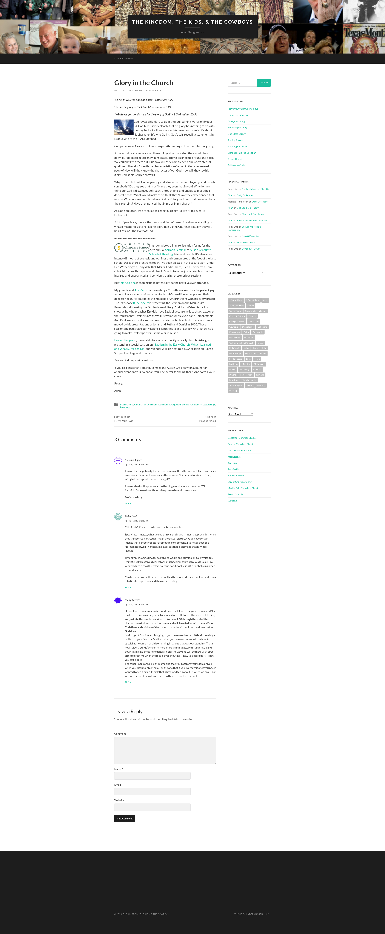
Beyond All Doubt (246, 242)
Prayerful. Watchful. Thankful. (243, 108)
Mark (257, 358)
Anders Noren (254, 914)
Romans (260, 374)
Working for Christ (237, 146)
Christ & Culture (237, 316)
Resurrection (246, 374)
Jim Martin (142, 290)
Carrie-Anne (235, 311)
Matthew (233, 364)
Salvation (233, 380)
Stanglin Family (249, 380)
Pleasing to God (207, 419)
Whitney (261, 385)
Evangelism (175, 404)
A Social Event (235, 158)
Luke (248, 358)
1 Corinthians (126, 404)
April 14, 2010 (122, 90)
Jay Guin (232, 462)
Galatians (248, 337)
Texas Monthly (235, 494)
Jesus (255, 348)
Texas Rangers (235, 385)
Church (252, 316)
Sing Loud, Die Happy (248, 207)
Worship (233, 390)
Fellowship (258, 332)
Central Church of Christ (240, 444)
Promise (257, 369)
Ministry (246, 364)
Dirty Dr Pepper (245, 195)
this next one (127, 282)
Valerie (249, 385)
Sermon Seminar (176, 250)
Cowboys (233, 326)
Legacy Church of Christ (240, 481)
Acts (265, 300)
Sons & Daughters (251, 236)
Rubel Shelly (141, 303)
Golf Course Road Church (241, 343)
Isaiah (246, 348)
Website (119, 800)
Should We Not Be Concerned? (252, 220)
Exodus (185, 404)
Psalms (232, 374)
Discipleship (248, 326)
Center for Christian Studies (242, 437)
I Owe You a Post (123, 419)
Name (118, 769)
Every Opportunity (237, 127)
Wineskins (233, 500)
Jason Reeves (235, 456)
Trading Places (235, 140)
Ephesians (163, 404)
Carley (251, 305)
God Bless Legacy (237, 133)
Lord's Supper (235, 358)
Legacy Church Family (255, 353)
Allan (138, 90)
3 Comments (153, 90)
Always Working (236, 121)
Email (118, 784)
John (264, 348)
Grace (260, 343)
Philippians (259, 364)
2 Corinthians (252, 300)
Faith (246, 332)
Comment (121, 733)
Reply (128, 504)
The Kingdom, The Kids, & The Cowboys (192, 22)
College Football (237, 321)
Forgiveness (196, 404)
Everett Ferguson (125, 340)
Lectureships (209, 404)
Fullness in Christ (237, 165)
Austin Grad (140, 404)
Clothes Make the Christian (242, 152)
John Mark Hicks (236, 475)
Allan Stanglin (123, 58)
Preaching (125, 407)
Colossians (152, 404)
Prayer (232, 369)
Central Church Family (255, 311)
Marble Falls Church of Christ (243, 488)
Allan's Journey (236, 305)
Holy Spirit (234, 348)
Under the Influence (238, 114)
